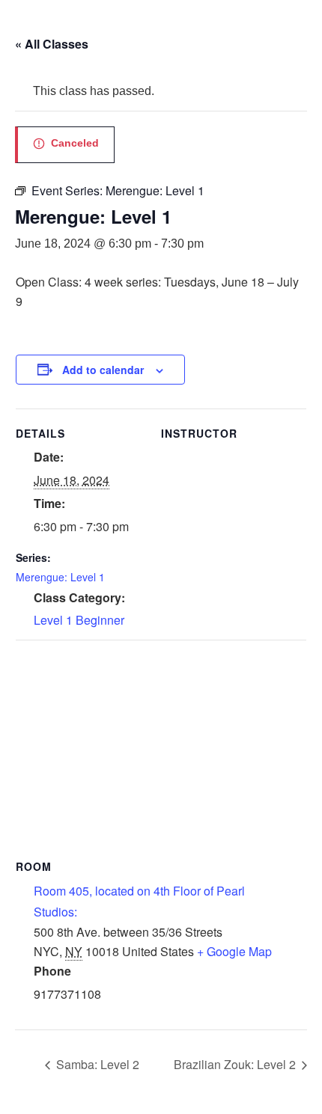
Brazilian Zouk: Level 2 (236, 1064)
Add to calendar (103, 369)
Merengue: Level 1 (60, 576)
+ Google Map (234, 951)
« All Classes (51, 43)
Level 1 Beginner (79, 619)
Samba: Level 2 (96, 1064)
